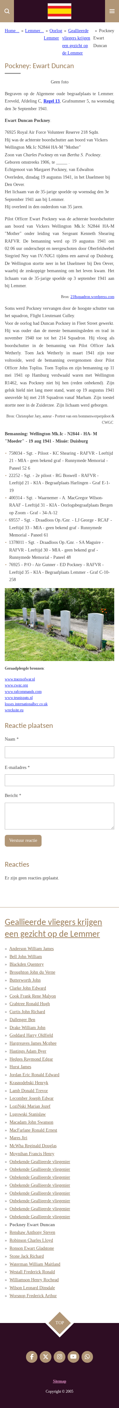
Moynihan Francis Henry (32, 1153)
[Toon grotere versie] (59, 624)
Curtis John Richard (27, 1011)
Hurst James (20, 1066)
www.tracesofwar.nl (20, 679)
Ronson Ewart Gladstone (32, 1248)
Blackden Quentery (27, 964)
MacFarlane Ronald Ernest (33, 1130)
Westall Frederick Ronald (32, 1271)
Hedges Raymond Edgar (31, 1059)
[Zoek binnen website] (7, 11)
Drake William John (27, 1027)
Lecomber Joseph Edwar (32, 1098)
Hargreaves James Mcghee (33, 1043)
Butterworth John (25, 980)
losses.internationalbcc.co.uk (26, 704)
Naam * (12, 739)
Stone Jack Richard (27, 1256)
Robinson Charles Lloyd (31, 1240)
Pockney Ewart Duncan (103, 38)
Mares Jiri (18, 1137)
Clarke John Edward (28, 988)
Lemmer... (34, 30)
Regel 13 (51, 101)
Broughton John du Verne (32, 972)
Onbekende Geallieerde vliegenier (40, 1161)
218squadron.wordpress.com (92, 297)
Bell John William (26, 956)
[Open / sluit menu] (112, 11)
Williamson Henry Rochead (34, 1279)
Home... (12, 30)
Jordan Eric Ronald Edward (34, 1074)
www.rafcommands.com (23, 692)
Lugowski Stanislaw (28, 1114)
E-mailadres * (17, 767)
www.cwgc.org (16, 685)
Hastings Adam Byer (28, 1051)
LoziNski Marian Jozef (30, 1106)
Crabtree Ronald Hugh (30, 1003)
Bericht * (13, 795)
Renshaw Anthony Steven (32, 1232)
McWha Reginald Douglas (33, 1145)
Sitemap (59, 1381)
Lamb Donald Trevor (29, 1090)
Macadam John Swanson (31, 1122)
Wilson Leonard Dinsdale (32, 1287)
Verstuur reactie (23, 840)
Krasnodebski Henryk (29, 1082)
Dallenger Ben (22, 1019)
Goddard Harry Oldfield (31, 1035)
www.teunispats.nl (19, 698)
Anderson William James (31, 948)
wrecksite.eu (14, 710)
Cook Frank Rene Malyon (33, 996)
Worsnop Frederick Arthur (33, 1295)
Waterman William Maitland (35, 1264)
